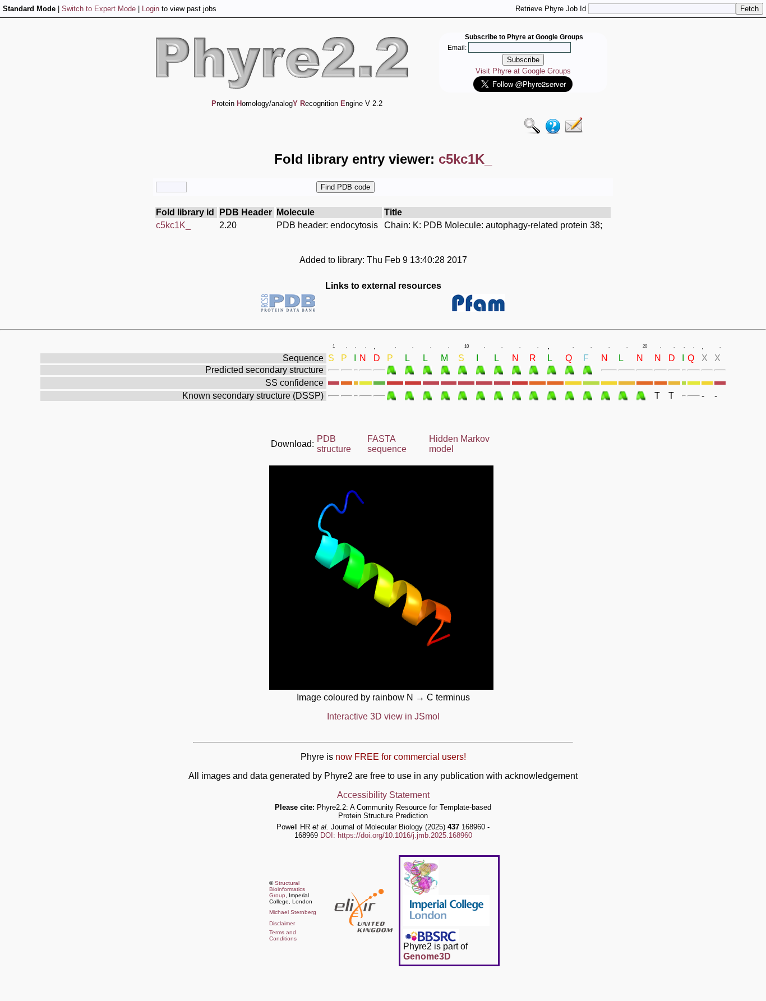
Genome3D (427, 956)
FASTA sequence (387, 444)
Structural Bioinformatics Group (287, 889)
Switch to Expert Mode (99, 8)
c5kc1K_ (173, 225)
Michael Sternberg (292, 912)
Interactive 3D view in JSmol (383, 716)
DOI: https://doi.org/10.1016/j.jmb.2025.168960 (396, 835)
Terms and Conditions (283, 935)
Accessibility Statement (383, 795)
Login (150, 8)
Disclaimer (282, 923)
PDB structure (334, 444)
